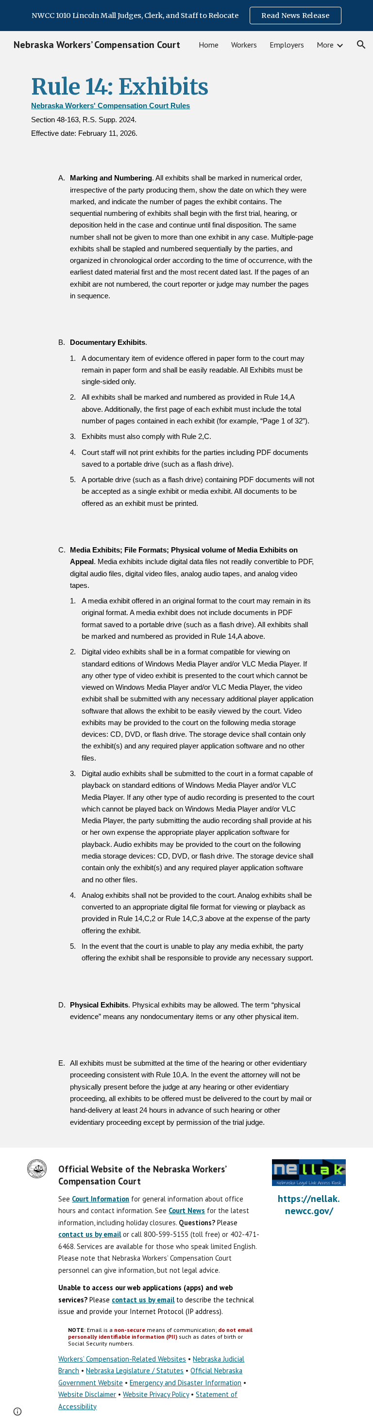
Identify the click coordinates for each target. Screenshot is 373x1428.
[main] (186, 107)
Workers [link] (244, 44)
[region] (186, 15)
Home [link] (209, 44)
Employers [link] (287, 44)
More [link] (325, 44)
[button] (361, 44)
